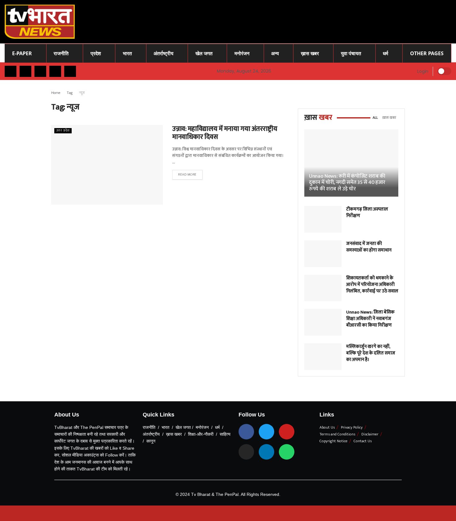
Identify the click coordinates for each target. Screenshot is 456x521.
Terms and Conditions (337, 434)
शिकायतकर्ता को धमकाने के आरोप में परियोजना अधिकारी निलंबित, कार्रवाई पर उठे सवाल (372, 284)
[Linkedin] (266, 452)
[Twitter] (266, 431)
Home (55, 93)
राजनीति (61, 53)
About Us (327, 427)
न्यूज (82, 93)
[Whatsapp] (286, 452)
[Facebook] (246, 431)
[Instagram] (246, 452)
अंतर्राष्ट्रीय (163, 53)
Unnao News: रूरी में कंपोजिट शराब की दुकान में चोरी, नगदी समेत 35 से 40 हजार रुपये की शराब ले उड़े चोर (347, 182)
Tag (70, 93)
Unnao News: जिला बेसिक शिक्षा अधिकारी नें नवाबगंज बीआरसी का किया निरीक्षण (370, 318)
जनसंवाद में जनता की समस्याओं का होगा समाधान (368, 247)
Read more (187, 174)
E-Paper (22, 53)
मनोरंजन (242, 53)
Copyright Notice (333, 441)
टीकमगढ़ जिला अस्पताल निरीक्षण (367, 212)
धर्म (385, 53)
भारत (127, 53)
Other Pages (427, 53)
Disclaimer (369, 434)
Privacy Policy (352, 427)
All (375, 117)
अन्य (275, 53)
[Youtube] (286, 431)
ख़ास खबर (310, 53)
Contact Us (363, 441)
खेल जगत (203, 53)
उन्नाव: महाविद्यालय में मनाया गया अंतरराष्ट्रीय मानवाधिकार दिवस (224, 133)
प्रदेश (96, 53)
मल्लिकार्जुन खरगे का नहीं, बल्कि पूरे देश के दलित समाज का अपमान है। (370, 353)
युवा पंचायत (351, 53)
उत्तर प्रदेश (63, 130)
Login (422, 71)
